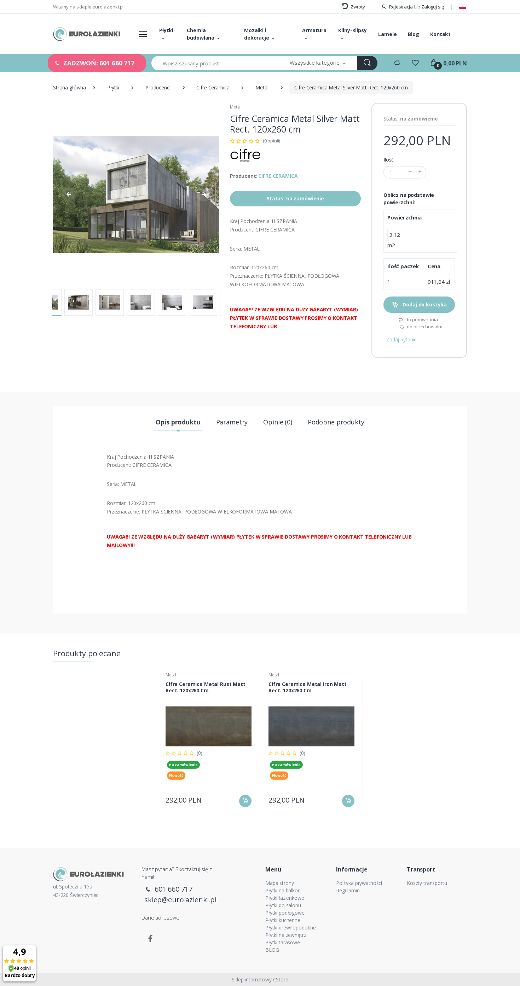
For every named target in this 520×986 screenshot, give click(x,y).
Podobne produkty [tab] (336, 422)
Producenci (158, 87)
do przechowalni (424, 326)
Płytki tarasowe (282, 942)
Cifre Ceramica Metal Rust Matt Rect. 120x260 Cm (205, 687)
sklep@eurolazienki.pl (180, 899)
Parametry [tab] (232, 422)
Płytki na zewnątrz (285, 935)
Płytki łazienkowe (284, 897)
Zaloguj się (432, 7)
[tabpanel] (208, 741)
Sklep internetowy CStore (260, 979)
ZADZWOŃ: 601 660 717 (98, 63)
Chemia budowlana (200, 34)
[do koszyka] (245, 801)
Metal (261, 87)
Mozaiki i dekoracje (256, 34)
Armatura (314, 30)
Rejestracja (401, 7)
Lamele (387, 34)
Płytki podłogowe (285, 912)
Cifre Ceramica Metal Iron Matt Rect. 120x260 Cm (307, 687)
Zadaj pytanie (401, 339)
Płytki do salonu (283, 905)
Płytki (166, 30)
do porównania (421, 319)
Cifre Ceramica (212, 87)
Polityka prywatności (359, 883)
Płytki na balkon (283, 890)
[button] (317, 63)
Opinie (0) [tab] (277, 422)
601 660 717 (172, 889)
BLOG (272, 949)
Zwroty (357, 7)
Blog (413, 34)
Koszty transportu (427, 883)
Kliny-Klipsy (352, 30)
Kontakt (440, 34)
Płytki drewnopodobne (290, 927)
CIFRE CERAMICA (277, 175)
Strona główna (69, 87)
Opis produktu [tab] (178, 422)
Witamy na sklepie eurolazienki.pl (88, 7)
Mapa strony (279, 883)
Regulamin (348, 890)
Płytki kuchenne (282, 920)
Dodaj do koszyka (424, 304)
